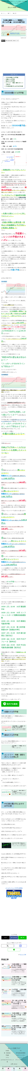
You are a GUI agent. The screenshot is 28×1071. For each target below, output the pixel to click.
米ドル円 (16, 40)
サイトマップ (20, 1057)
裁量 (4, 40)
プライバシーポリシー (20, 1059)
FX (20, 1050)
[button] (25, 535)
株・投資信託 (7, 1053)
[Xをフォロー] (7, 945)
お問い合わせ (14, 1064)
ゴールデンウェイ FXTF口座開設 (14, 888)
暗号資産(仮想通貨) (20, 1053)
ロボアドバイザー (20, 1055)
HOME (7, 1050)
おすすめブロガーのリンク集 (7, 1060)
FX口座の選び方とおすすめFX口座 (14, 86)
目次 (12, 74)
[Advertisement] (14, 57)
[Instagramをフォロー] (20, 945)
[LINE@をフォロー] (14, 949)
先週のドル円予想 (10, 79)
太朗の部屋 (10, 40)
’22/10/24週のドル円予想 (12, 77)
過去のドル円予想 (10, 81)
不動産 (7, 1055)
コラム (7, 1057)
